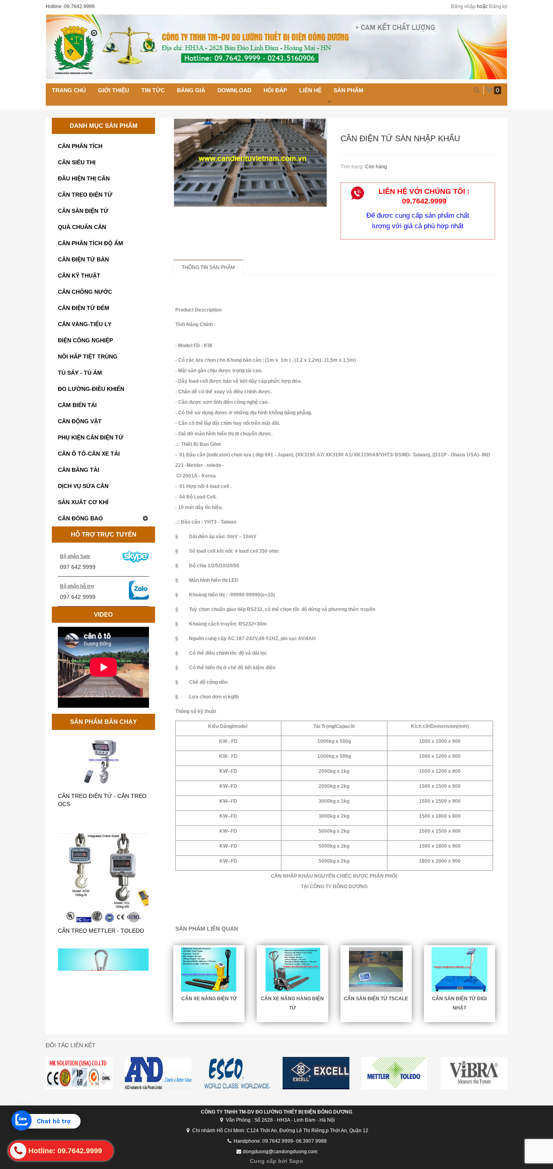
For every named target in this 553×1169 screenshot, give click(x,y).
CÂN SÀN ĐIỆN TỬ (83, 211)
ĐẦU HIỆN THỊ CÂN (84, 178)
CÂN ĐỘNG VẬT (80, 421)
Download (234, 90)
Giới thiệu (113, 90)
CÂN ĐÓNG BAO (80, 518)
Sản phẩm (349, 90)
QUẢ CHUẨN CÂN (82, 227)
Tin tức (153, 90)
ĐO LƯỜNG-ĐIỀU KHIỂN (91, 389)
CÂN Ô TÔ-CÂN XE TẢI (89, 453)
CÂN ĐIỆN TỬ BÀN (83, 259)
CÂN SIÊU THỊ (77, 162)
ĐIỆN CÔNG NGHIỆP (85, 340)
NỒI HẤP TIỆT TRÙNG (87, 356)
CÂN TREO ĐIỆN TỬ (85, 194)
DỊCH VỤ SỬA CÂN (83, 486)
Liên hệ (310, 90)
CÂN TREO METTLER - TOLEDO (101, 881)
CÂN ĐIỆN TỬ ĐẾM (83, 308)
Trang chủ (69, 90)
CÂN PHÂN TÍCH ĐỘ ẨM (90, 243)
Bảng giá (191, 90)
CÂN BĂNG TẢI (78, 470)
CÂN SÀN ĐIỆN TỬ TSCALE (376, 998)
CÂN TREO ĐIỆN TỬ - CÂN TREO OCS (102, 750)
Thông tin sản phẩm (208, 267)
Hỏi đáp (275, 90)
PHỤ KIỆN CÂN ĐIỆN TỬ (90, 437)
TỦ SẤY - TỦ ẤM (80, 372)
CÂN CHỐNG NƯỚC (85, 292)
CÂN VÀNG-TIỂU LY (84, 324)
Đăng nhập (463, 6)
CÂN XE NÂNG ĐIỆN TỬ (209, 998)
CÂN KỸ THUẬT (79, 275)
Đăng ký (498, 6)
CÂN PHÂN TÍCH (80, 146)
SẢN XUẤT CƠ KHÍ (83, 502)
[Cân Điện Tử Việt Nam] (276, 46)
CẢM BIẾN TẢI (77, 405)
